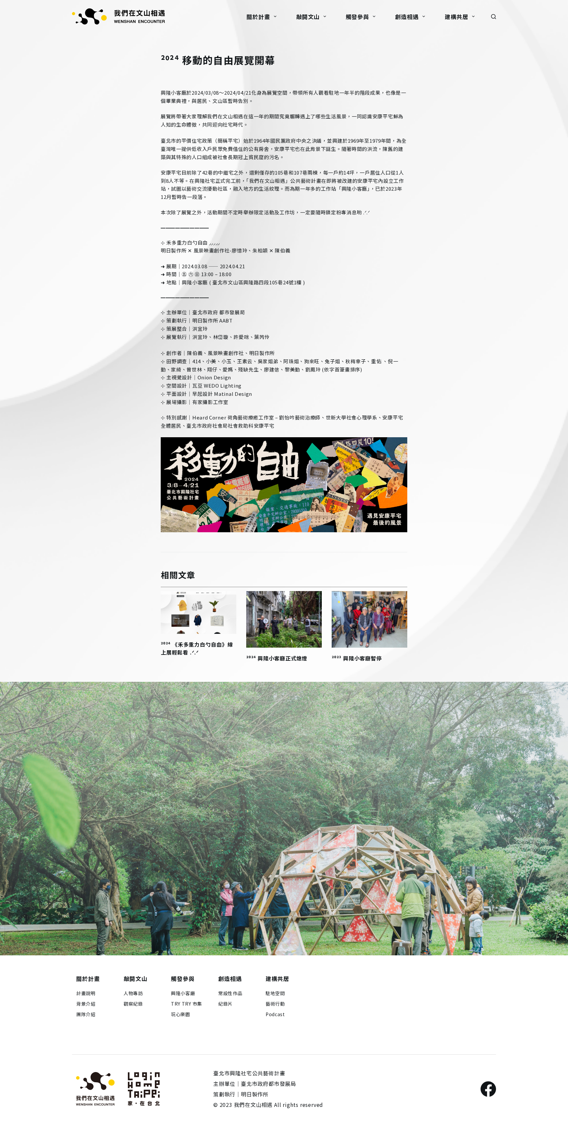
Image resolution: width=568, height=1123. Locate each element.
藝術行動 (275, 1003)
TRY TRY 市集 (186, 1003)
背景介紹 (86, 1003)
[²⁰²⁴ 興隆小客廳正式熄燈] (284, 619)
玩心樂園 (180, 1014)
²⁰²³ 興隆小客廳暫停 (357, 658)
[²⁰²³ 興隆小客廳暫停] (369, 619)
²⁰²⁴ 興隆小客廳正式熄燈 (276, 658)
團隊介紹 (86, 1014)
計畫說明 (86, 993)
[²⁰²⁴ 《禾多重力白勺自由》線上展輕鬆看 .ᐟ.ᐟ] (198, 612)
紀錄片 (225, 1003)
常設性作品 (230, 993)
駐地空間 (275, 993)
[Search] (493, 16)
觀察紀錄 (133, 1003)
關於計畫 (258, 16)
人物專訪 (133, 993)
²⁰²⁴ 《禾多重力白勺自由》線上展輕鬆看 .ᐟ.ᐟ (197, 648)
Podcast (275, 1014)
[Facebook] (488, 1089)
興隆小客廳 (183, 993)
